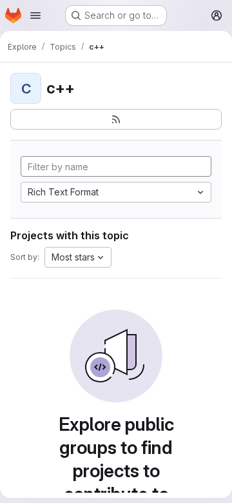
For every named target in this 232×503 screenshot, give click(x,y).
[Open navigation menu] (35, 15)
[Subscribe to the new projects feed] (116, 119)
